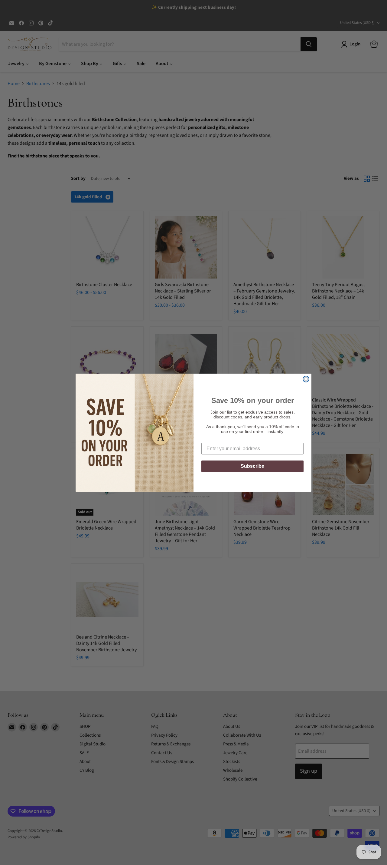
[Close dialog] (306, 379)
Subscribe (252, 466)
